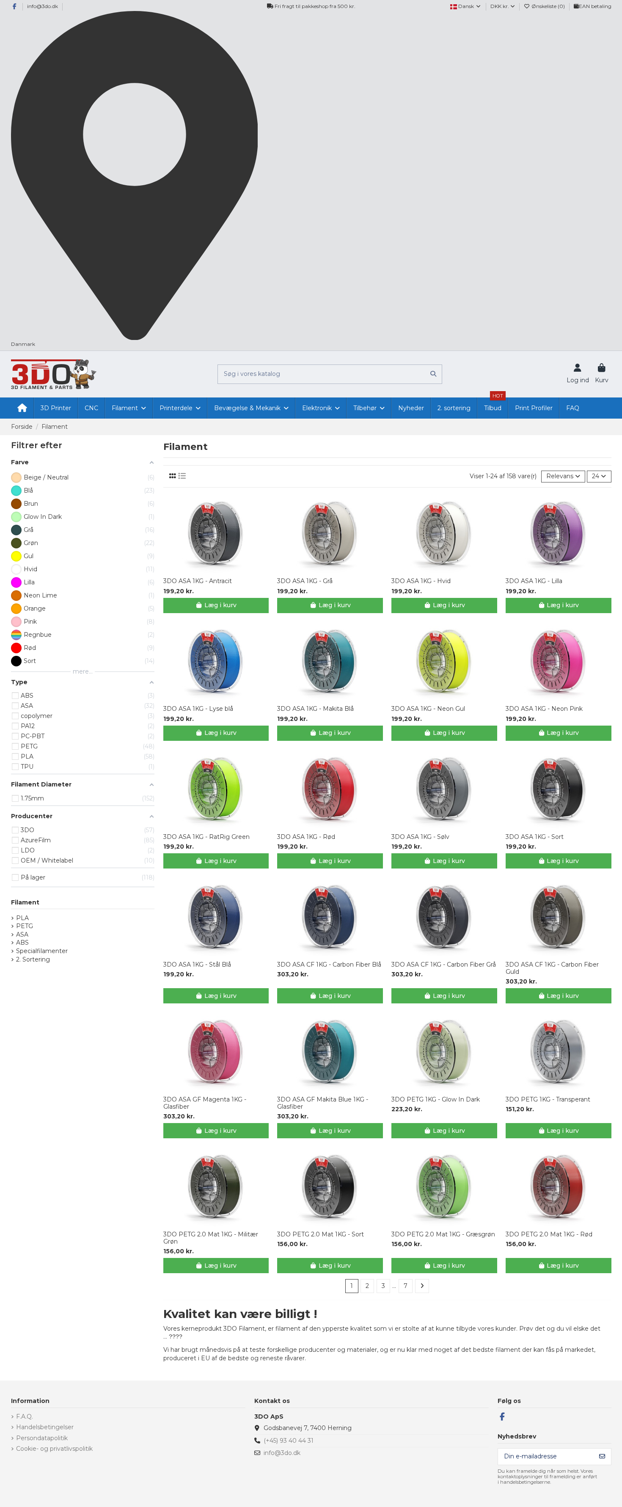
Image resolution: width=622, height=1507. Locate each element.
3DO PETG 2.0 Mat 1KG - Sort (320, 1234)
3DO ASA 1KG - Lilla (534, 581)
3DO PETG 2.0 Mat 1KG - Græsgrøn (443, 1234)
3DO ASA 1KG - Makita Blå (315, 708)
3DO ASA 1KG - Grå (305, 581)
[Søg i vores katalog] (433, 374)
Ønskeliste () (548, 6)
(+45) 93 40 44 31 (289, 1440)
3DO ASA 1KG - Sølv (420, 837)
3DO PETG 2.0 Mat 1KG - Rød (549, 1234)
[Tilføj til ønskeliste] (209, 570)
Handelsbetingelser (45, 1427)
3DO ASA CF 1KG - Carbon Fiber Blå (329, 964)
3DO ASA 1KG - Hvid (421, 581)
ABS (22, 942)
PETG (24, 926)
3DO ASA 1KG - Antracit (197, 581)
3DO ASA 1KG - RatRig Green (206, 837)
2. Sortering (33, 959)
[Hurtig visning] (221, 570)
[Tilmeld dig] (602, 1457)
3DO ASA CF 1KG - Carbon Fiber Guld (552, 968)
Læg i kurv (220, 605)
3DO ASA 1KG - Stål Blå (197, 964)
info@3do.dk (42, 6)
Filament (25, 902)
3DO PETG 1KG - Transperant (548, 1099)
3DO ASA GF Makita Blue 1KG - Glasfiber (322, 1103)
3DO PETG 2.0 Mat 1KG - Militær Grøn (210, 1238)
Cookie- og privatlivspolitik (54, 1448)
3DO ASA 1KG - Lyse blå (198, 708)
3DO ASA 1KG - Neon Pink (544, 708)
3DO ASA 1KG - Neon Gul (428, 708)
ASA (22, 934)
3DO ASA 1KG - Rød (306, 837)
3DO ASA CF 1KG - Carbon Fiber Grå (443, 964)
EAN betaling (595, 6)
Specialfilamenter (42, 951)
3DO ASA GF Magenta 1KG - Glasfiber (204, 1103)
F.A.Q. (24, 1416)
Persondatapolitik (42, 1438)
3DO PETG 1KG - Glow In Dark (435, 1099)
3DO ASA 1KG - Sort (535, 837)
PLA (22, 918)
